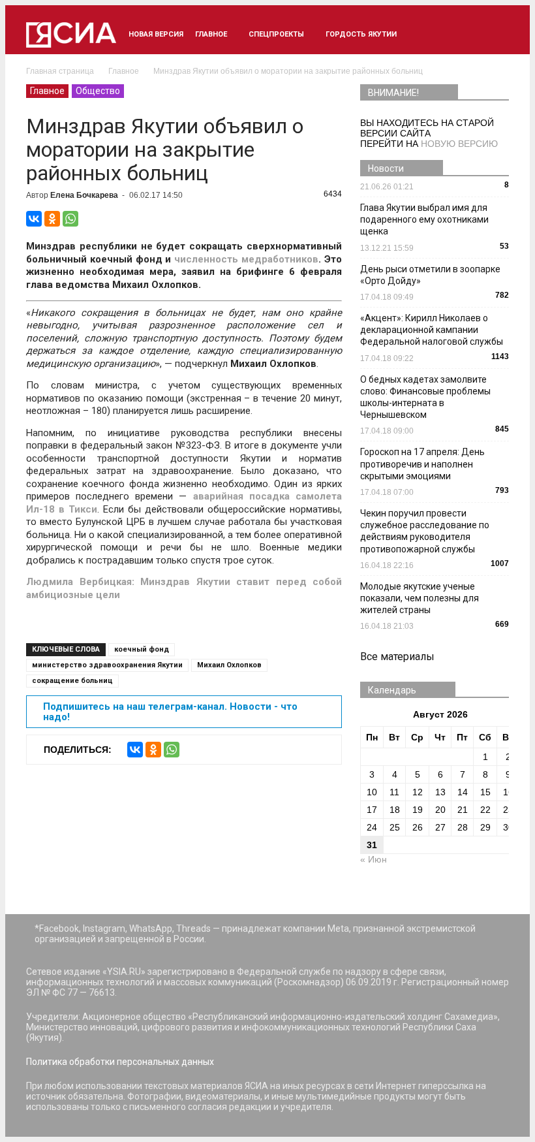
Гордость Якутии (361, 34)
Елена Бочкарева (84, 195)
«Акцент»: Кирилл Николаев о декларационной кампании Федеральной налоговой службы (431, 330)
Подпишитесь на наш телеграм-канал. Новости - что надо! (170, 712)
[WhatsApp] (70, 219)
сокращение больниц (72, 680)
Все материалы (397, 656)
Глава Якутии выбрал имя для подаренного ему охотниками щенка (424, 219)
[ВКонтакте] (34, 219)
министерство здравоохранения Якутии (107, 665)
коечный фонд (141, 649)
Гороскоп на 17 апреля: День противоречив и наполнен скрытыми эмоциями (422, 464)
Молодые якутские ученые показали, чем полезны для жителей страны (419, 598)
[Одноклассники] (52, 219)
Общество (98, 91)
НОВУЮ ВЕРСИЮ (459, 143)
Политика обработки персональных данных (120, 1061)
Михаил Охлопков (229, 665)
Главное (211, 34)
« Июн (373, 859)
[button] (493, 34)
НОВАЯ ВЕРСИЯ (156, 34)
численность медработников (246, 259)
